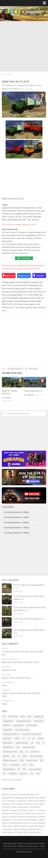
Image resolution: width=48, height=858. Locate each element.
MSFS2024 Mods (9, 794)
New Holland (14, 765)
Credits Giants (18, 725)
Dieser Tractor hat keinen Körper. (16, 678)
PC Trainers (18, 820)
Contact (29, 852)
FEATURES (7, 738)
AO (4, 716)
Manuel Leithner (36, 756)
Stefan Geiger (33, 369)
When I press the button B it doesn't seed (20, 662)
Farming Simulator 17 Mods (16, 527)
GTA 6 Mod (39, 804)
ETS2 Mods (23, 810)
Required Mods (35, 769)
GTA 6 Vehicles (8, 801)
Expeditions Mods (10, 813)
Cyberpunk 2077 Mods (12, 804)
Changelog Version (24, 721)
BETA (23, 716)
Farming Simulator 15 (11, 734)
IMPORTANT (8, 747)
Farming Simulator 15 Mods (16, 532)
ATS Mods (28, 804)
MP (41, 760)
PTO (24, 769)
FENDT (17, 738)
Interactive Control (10, 752)
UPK (37, 774)
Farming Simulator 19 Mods (16, 522)
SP (4, 774)
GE (33, 738)
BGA (29, 716)
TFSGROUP (12, 774)
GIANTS (40, 738)
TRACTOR (23, 774)
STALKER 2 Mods (9, 807)
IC (43, 743)
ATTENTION (13, 716)
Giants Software (22, 743)
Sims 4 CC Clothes (37, 810)
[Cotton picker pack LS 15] (35, 382)
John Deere (34, 752)
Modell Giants (32, 760)
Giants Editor (8, 743)
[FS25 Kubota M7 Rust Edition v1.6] (7, 622)
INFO (18, 747)
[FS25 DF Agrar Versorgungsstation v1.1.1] (7, 588)
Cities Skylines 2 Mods (35, 820)
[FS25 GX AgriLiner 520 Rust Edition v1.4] (7, 633)
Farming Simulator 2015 (11, 232)
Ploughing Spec (9, 769)
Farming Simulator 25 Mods (13, 843)
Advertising (20, 852)
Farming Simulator (22, 730)
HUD (38, 743)
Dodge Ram (7, 730)
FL (24, 738)
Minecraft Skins (34, 829)
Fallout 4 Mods (27, 826)
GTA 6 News (15, 779)
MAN (25, 756)
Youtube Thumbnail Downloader (22, 816)
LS (19, 756)
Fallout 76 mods (9, 810)
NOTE (24, 765)
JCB (21, 752)
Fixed (4, 685)
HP (32, 743)
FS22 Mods (40, 801)
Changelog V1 (8, 721)
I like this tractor (9, 670)
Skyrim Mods (20, 829)
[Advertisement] (24, 46)
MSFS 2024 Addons (32, 832)
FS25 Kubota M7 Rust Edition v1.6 (28, 619)
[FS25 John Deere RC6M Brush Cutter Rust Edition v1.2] (7, 611)
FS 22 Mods (24, 813)
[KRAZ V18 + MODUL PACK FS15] (13, 382)
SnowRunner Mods (24, 801)
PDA (31, 765)
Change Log (38, 716)
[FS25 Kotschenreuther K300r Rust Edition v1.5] (7, 600)
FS (26, 369)
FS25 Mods (35, 807)
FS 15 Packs (6, 75)
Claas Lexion (38, 721)
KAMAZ (6, 756)
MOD (22, 760)
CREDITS (6, 725)
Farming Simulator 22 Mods (16, 517)
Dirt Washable (31, 725)
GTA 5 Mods (13, 826)
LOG (13, 756)
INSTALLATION (28, 747)
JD (26, 752)
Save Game (23, 807)
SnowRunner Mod (26, 794)
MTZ (5, 765)
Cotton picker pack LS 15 (33, 391)
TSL (31, 774)
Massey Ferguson (10, 760)
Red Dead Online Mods (35, 797)
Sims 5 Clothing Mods (11, 823)
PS (19, 769)
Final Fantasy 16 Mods (12, 832)
